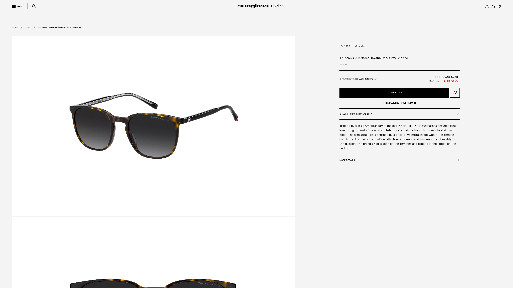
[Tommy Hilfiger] (351, 45)
